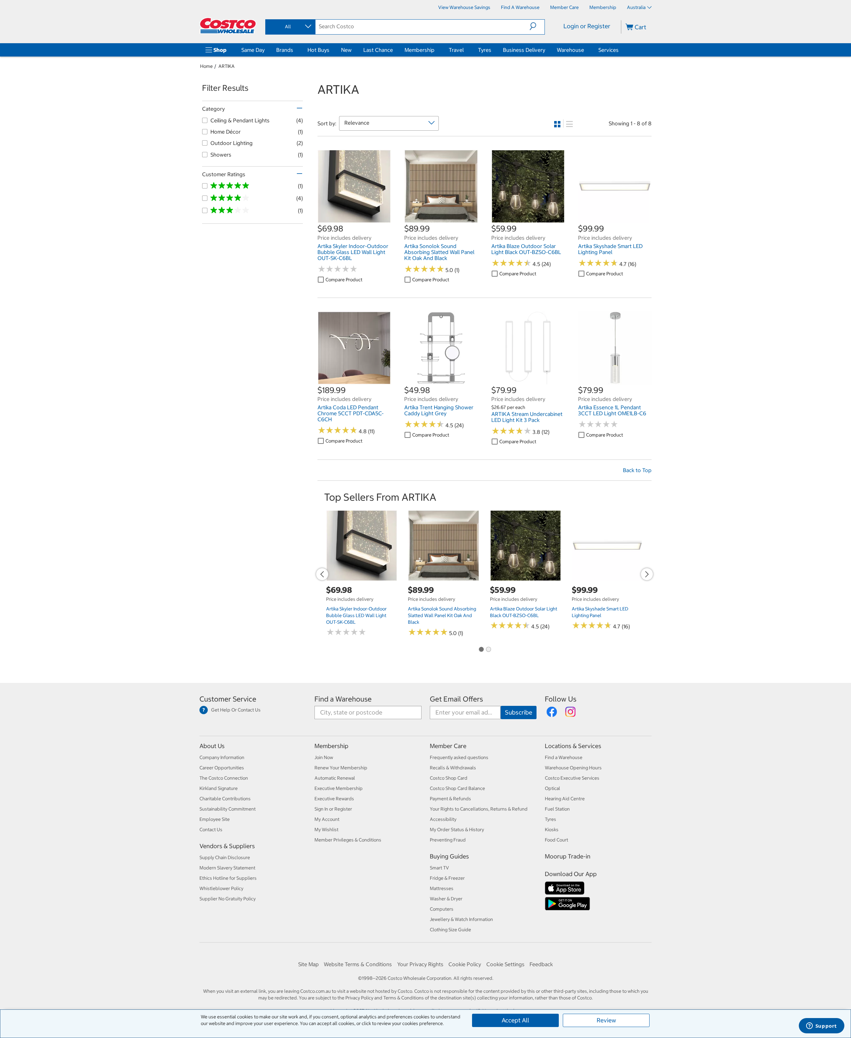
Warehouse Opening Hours (573, 768)
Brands (284, 50)
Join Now (323, 757)
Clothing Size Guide (450, 930)
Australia (636, 7)
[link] (354, 220)
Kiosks (551, 830)
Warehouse (570, 50)
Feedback (541, 964)
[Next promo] (647, 574)
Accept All (515, 1020)
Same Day (253, 50)
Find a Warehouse (343, 699)
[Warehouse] (585, 50)
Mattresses (441, 888)
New (346, 50)
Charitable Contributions (225, 799)
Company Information (221, 757)
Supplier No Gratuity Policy (227, 899)
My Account (326, 819)
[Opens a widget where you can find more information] (821, 1026)
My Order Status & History (457, 830)
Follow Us (560, 699)
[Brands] (294, 50)
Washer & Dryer (446, 899)
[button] (537, 26)
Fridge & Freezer (447, 878)
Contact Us (210, 830)
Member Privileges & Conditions (347, 840)
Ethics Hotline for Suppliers (228, 878)
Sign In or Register (333, 809)
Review (606, 1020)
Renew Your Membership (340, 768)
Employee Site (214, 819)
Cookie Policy (464, 964)
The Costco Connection (223, 778)
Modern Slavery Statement (227, 868)
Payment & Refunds (450, 799)
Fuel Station (557, 809)
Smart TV (439, 868)
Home (206, 66)
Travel (456, 50)
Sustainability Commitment (227, 809)
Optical (552, 788)
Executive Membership (338, 788)
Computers (441, 909)
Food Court (556, 840)
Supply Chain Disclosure (224, 857)
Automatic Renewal (334, 778)
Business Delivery (524, 50)
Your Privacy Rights (420, 964)
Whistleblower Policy (221, 888)
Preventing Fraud (448, 840)
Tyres (484, 50)
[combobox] (290, 26)
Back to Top (637, 470)
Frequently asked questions (459, 757)
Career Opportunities (221, 768)
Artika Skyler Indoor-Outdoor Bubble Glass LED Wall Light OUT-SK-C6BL (356, 615)
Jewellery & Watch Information (461, 919)
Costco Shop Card (448, 778)
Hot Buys (318, 50)
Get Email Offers (456, 699)
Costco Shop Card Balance (457, 788)
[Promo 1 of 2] (481, 649)
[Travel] (465, 50)
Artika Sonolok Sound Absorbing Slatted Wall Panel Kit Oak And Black (442, 615)
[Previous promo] (322, 574)
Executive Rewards (334, 799)
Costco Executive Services (572, 778)
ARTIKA (226, 66)
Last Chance (378, 50)
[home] (228, 25)
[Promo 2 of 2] (488, 649)
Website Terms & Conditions (358, 964)
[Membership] (435, 50)
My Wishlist (326, 830)
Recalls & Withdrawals (453, 768)
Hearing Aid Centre (565, 799)
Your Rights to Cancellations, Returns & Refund (479, 809)
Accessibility (443, 819)
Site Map (308, 964)
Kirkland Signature (218, 788)
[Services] (620, 50)
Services (608, 50)
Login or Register (586, 26)
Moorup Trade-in (567, 856)
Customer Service (227, 699)
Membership (419, 50)
